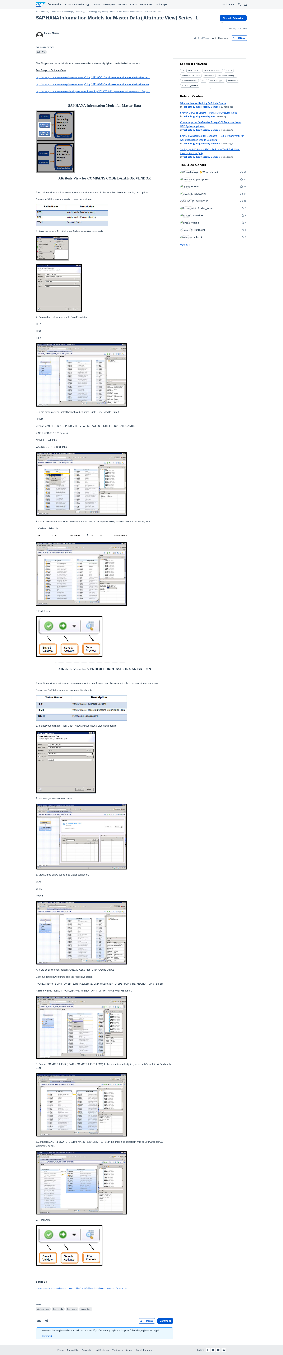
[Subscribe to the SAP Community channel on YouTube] (218, 1350)
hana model (58, 1309)
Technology (80, 12)
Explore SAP (229, 4)
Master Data (86, 1309)
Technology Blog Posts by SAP (198, 116)
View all (184, 245)
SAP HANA (41, 52)
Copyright (86, 1350)
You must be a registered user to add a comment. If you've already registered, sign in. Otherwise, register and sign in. (101, 1330)
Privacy (60, 1350)
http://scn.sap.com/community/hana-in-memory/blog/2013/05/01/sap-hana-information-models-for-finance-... (93, 77)
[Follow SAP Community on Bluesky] (213, 1350)
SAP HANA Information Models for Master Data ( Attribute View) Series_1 (117, 17)
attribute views (43, 1309)
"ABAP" (228, 71)
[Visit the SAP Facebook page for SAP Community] (208, 1350)
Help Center (146, 4)
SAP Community (42, 12)
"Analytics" (232, 81)
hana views (71, 1309)
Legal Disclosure (102, 1350)
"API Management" (189, 86)
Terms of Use (73, 1350)
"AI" (202, 81)
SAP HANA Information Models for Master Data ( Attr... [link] (140, 12)
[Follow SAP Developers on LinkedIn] (223, 1350)
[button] (233, 38)
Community (54, 4)
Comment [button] (165, 1321)
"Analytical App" (216, 81)
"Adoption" (208, 76)
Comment (47, 1336)
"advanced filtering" (226, 76)
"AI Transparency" (189, 81)
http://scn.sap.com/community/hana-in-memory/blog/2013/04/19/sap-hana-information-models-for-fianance (92, 84)
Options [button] (221, 23)
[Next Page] (216, 89)
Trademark (117, 1350)
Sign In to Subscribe (233, 18)
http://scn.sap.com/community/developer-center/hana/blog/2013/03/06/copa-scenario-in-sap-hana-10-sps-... (93, 91)
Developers (109, 4)
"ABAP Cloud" (193, 71)
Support (129, 1350)
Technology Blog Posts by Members (102, 12)
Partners (123, 4)
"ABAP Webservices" (212, 71)
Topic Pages (161, 4)
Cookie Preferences (145, 1350)
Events (133, 4)
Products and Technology (77, 4)
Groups (96, 4)
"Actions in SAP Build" (190, 76)
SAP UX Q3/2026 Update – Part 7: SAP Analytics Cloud (208, 113)
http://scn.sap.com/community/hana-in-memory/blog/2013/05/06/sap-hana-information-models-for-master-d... (81, 1288)
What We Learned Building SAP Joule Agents (203, 103)
